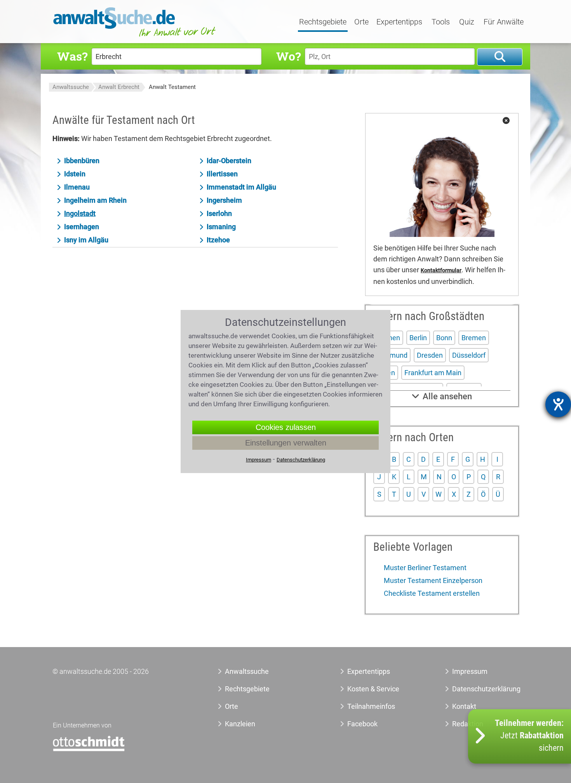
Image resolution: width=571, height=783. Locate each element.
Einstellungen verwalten (285, 442)
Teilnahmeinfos (371, 706)
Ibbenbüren (81, 161)
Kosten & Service (373, 689)
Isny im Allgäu (86, 240)
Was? (72, 56)
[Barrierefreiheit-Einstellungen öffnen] (558, 404)
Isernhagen (81, 227)
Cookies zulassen (286, 427)
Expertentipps (399, 22)
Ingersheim (224, 200)
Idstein (74, 174)
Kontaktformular (441, 270)
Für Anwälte (504, 22)
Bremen (473, 338)
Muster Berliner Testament (424, 568)
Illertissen (222, 174)
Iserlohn (219, 213)
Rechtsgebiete (322, 22)
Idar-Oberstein (229, 161)
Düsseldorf (469, 355)
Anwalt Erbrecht (118, 87)
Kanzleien (240, 724)
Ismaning (221, 227)
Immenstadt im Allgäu (241, 187)
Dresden (430, 355)
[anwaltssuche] (135, 37)
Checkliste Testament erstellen (431, 593)
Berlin (418, 338)
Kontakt (464, 706)
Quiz (466, 22)
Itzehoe (218, 240)
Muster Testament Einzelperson (432, 580)
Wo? (288, 56)
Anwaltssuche (70, 87)
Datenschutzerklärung (477, 689)
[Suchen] (499, 57)
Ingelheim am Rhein (95, 200)
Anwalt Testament (172, 87)
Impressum (469, 671)
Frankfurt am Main (432, 373)
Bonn (444, 338)
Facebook (362, 724)
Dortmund (391, 355)
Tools (441, 22)
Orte (361, 22)
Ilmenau (77, 187)
